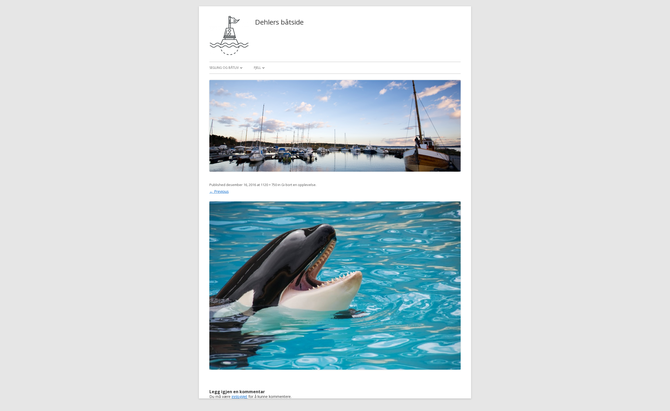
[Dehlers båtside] (229, 53)
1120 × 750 (269, 184)
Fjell (257, 67)
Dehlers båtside (279, 22)
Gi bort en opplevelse (298, 184)
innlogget (239, 396)
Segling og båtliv (224, 67)
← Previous (219, 191)
